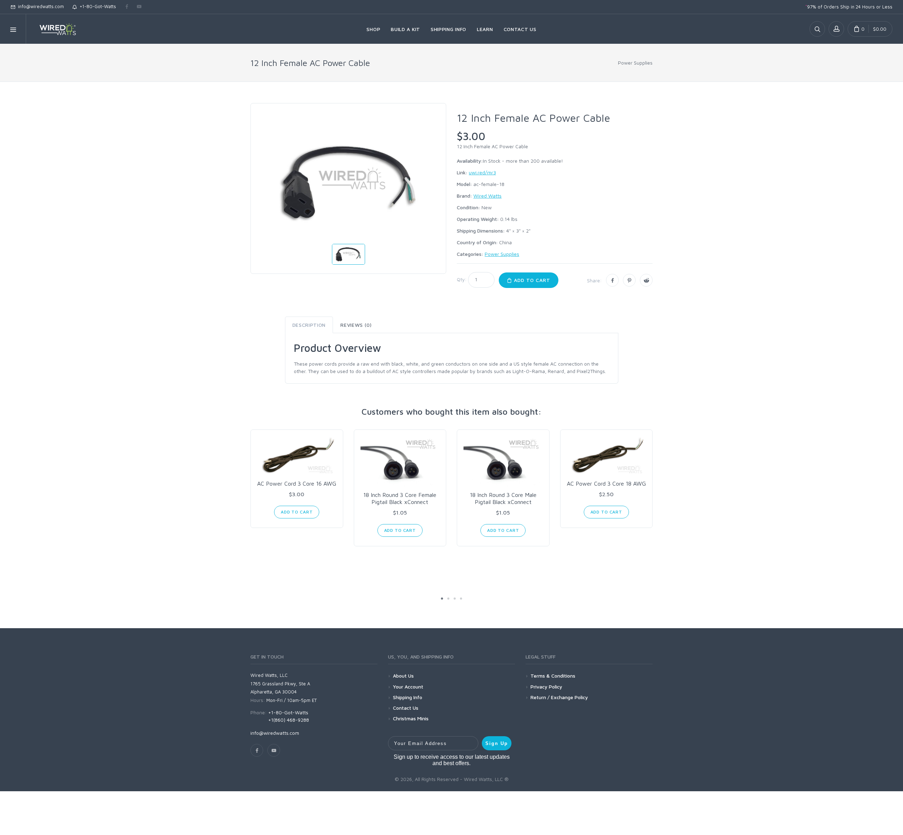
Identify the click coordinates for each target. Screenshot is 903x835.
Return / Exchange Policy (559, 697)
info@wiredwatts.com (39, 6)
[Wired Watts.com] (53, 29)
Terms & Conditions (553, 676)
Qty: (462, 279)
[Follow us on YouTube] (139, 7)
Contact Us (405, 708)
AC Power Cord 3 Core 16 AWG (296, 483)
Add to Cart (531, 280)
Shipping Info (407, 697)
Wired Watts (487, 196)
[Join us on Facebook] (127, 7)
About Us (403, 676)
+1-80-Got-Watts (96, 6)
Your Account (408, 687)
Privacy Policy (546, 687)
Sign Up (496, 743)
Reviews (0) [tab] (356, 325)
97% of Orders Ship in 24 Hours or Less (848, 7)
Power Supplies (635, 63)
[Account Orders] (836, 29)
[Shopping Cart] (870, 29)
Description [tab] (309, 325)
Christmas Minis (411, 718)
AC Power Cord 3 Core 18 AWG (606, 483)
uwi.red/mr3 (482, 172)
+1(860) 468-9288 (288, 720)
